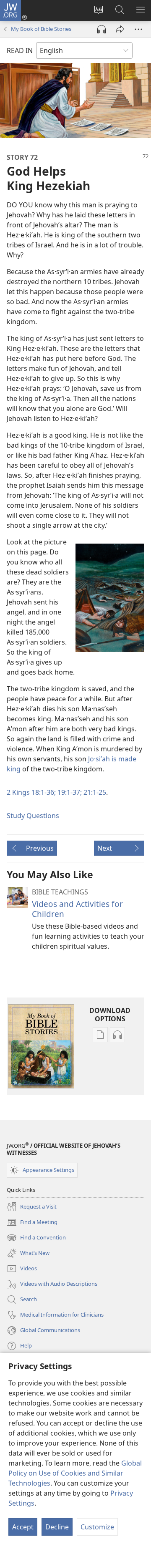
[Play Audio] (101, 29)
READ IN (20, 50)
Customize (97, 1526)
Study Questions (33, 815)
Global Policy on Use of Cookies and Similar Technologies (75, 1473)
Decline (57, 1526)
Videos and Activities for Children (77, 908)
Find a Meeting (32, 1222)
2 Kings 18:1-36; (31, 792)
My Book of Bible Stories (41, 29)
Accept (23, 1526)
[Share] (120, 29)
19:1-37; (69, 792)
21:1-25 (94, 792)
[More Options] (138, 29)
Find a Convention (36, 1238)
